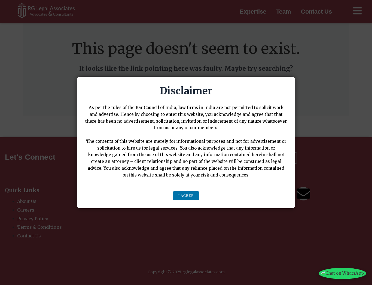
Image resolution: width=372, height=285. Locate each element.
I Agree (186, 196)
